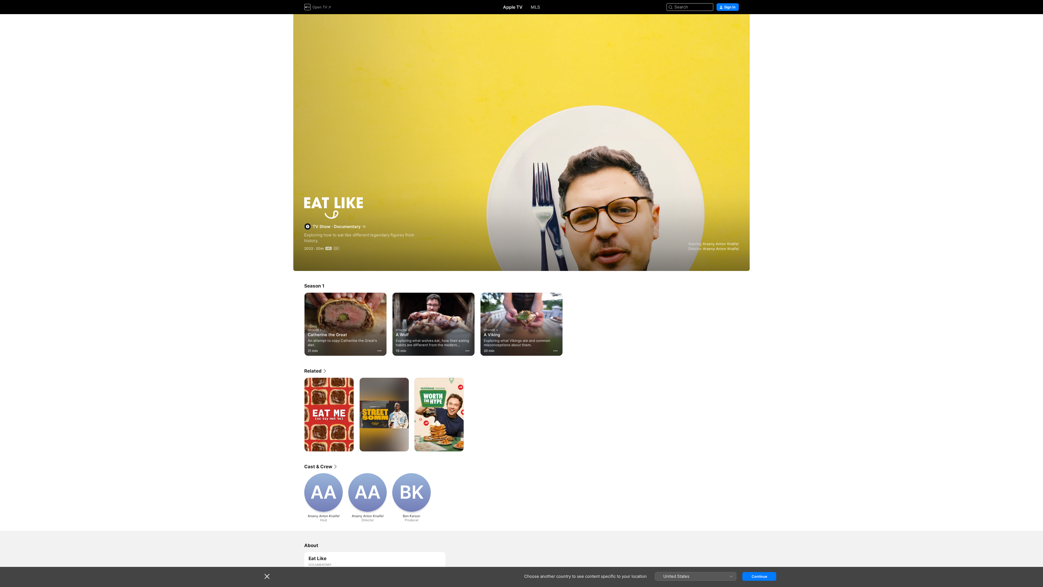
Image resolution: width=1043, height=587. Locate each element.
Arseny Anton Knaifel (721, 244)
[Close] (267, 576)
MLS (535, 7)
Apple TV (513, 7)
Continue (759, 576)
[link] (315, 371)
